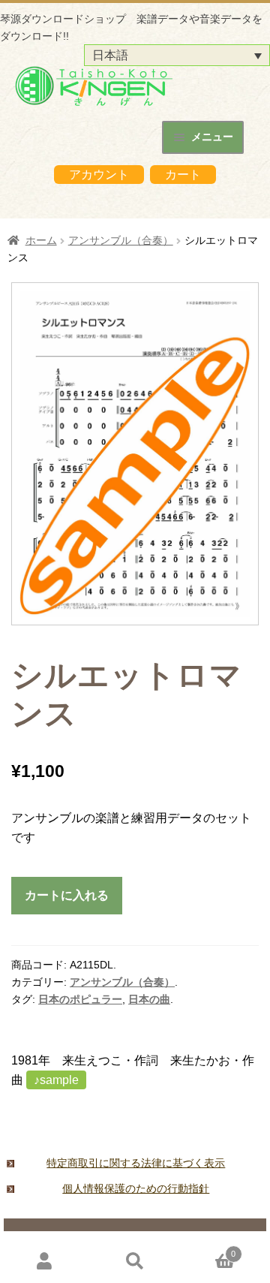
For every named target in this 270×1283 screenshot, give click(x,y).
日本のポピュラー (80, 999)
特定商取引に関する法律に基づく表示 (135, 1163)
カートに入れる (67, 894)
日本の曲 (149, 999)
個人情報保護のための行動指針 (135, 1188)
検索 (135, 1261)
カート (183, 174)
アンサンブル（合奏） (120, 240)
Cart (208, 1249)
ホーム (41, 240)
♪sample (56, 1080)
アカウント (99, 174)
